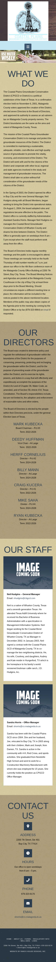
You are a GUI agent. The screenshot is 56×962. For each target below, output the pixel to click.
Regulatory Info (41, 939)
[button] (27, 47)
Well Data (25, 941)
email (46, 310)
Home (9, 939)
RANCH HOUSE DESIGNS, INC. (33, 951)
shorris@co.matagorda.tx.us (27, 726)
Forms (28, 939)
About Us (18, 939)
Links (34, 941)
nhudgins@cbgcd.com (24, 598)
